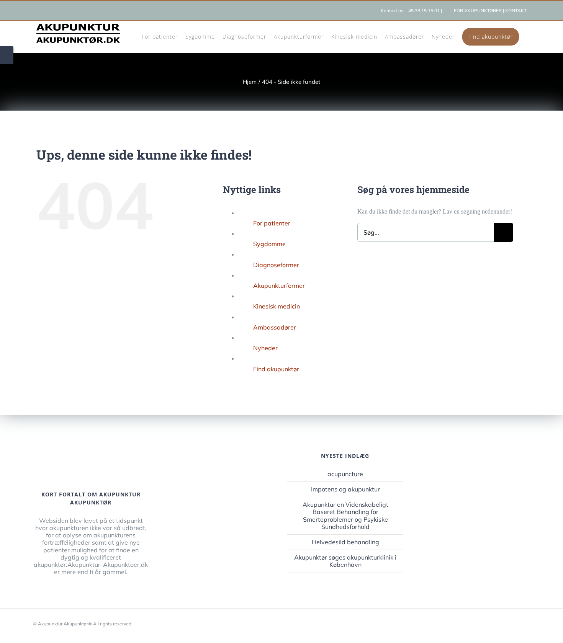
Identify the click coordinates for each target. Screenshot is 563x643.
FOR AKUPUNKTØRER (478, 10)
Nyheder (265, 348)
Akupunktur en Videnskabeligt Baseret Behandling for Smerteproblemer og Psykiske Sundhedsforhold (345, 515)
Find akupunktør (276, 369)
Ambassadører (274, 327)
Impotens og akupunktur (345, 489)
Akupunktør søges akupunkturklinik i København (345, 561)
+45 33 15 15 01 (423, 10)
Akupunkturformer (279, 285)
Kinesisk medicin (276, 306)
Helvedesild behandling (345, 542)
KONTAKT (516, 10)
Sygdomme (269, 244)
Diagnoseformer (276, 265)
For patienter (271, 223)
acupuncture (345, 474)
